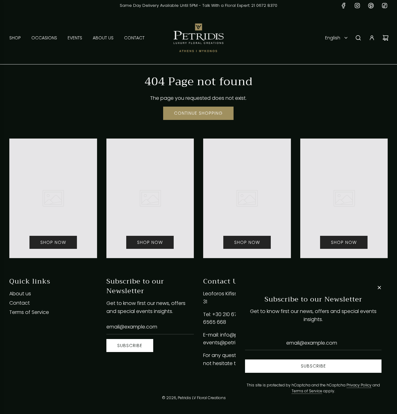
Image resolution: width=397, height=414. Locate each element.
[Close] (379, 287)
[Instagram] (357, 5)
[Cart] (385, 38)
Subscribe (129, 345)
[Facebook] (343, 5)
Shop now (53, 242)
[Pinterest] (371, 5)
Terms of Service (307, 391)
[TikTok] (384, 5)
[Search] (358, 38)
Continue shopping (198, 113)
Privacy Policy (359, 385)
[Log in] (372, 38)
